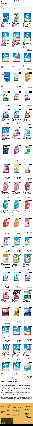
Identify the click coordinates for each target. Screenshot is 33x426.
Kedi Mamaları (14, 407)
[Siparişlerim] (29, 1)
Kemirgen (14, 416)
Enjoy (19, 415)
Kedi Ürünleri (2, 3)
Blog (1, 416)
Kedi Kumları (7, 3)
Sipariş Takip (8, 411)
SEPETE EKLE (8, 28)
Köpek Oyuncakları (15, 411)
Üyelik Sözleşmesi (3, 407)
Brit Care (19, 411)
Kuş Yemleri (14, 415)
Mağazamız (8, 414)
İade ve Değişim (3, 415)
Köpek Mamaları (15, 410)
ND (18, 410)
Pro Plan (19, 407)
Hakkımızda (2, 406)
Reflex (19, 414)
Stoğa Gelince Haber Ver (18, 87)
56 (29, 411)
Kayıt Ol (8, 407)
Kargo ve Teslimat (3, 413)
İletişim (8, 410)
